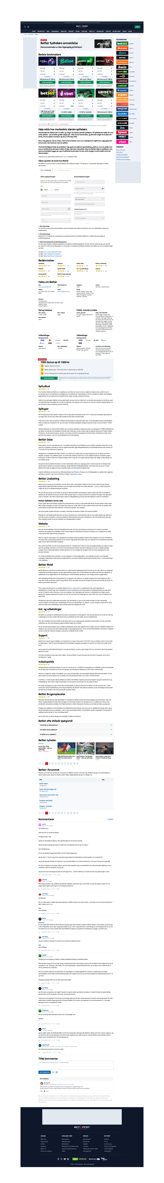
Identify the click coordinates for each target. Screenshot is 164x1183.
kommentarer (64, 124)
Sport (34, 31)
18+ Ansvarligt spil (89, 1164)
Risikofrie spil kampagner (123, 159)
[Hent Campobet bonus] (86, 61)
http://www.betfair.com (44, 287)
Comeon (131, 86)
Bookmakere (55, 31)
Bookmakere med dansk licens (70, 1146)
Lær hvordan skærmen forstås (52, 252)
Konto (137, 27)
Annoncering (107, 1144)
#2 (39, 889)
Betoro (131, 58)
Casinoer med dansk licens (69, 1149)
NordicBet (132, 114)
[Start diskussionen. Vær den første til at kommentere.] (76, 1065)
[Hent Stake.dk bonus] (86, 93)
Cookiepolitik (107, 1151)
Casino (124, 31)
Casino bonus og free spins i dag (48, 795)
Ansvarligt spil (87, 1151)
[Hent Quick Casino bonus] (47, 61)
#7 (39, 1005)
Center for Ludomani (46, 1151)
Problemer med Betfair (45, 800)
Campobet (132, 72)
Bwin (130, 67)
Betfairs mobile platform (74, 588)
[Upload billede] (56, 1072)
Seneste (111, 819)
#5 (39, 950)
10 (74, 763)
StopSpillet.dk (98, 22)
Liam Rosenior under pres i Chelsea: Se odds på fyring (103, 757)
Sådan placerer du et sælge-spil (53, 256)
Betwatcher (100, 31)
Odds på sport (44, 1141)
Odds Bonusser (66, 1141)
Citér (59, 875)
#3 (39, 913)
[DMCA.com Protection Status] (79, 1159)
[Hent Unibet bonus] (105, 93)
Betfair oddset (43, 783)
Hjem (25, 34)
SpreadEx (131, 123)
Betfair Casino (63, 157)
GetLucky (132, 100)
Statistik (108, 31)
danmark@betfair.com (63, 291)
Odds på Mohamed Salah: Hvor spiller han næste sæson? (66, 757)
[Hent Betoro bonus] (105, 61)
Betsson (131, 62)
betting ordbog (77, 474)
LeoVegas (131, 104)
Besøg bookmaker (47, 82)
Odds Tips (43, 1139)
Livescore (84, 31)
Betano (131, 48)
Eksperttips (41, 31)
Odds (47, 31)
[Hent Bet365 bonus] (47, 93)
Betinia (131, 53)
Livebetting (96, 486)
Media (130, 31)
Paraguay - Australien (45, 806)
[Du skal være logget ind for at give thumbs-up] (53, 875)
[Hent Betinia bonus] (66, 61)
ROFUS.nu (79, 22)
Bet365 (131, 44)
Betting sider (65, 1139)
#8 (39, 1024)
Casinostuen (132, 81)
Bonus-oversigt (120, 150)
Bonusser (64, 31)
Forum (77, 31)
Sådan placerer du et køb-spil (52, 254)
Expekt (131, 95)
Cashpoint (132, 76)
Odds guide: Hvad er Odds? (90, 1149)
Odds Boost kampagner (122, 157)
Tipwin (131, 132)
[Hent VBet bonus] (66, 93)
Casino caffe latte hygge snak (47, 789)
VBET (130, 142)
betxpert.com (49, 904)
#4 (39, 932)
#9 (39, 1040)
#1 (39, 875)
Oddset (131, 90)
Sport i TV (92, 31)
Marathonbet (133, 109)
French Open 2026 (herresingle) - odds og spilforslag (45, 748)
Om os (106, 1141)
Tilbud (63, 1151)
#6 (39, 983)
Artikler (71, 31)
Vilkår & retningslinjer (110, 1146)
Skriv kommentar (45, 1072)
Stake (130, 128)
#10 (39, 1052)
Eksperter (43, 1146)
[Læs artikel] (47, 743)
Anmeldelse (47, 76)
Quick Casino (132, 118)
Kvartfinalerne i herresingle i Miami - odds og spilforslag (85, 757)
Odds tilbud (119, 152)
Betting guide (116, 31)
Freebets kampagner (122, 155)
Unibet (131, 137)
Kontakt (106, 1139)
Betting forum (87, 1139)
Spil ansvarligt (68, 22)
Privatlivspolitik (108, 1149)
